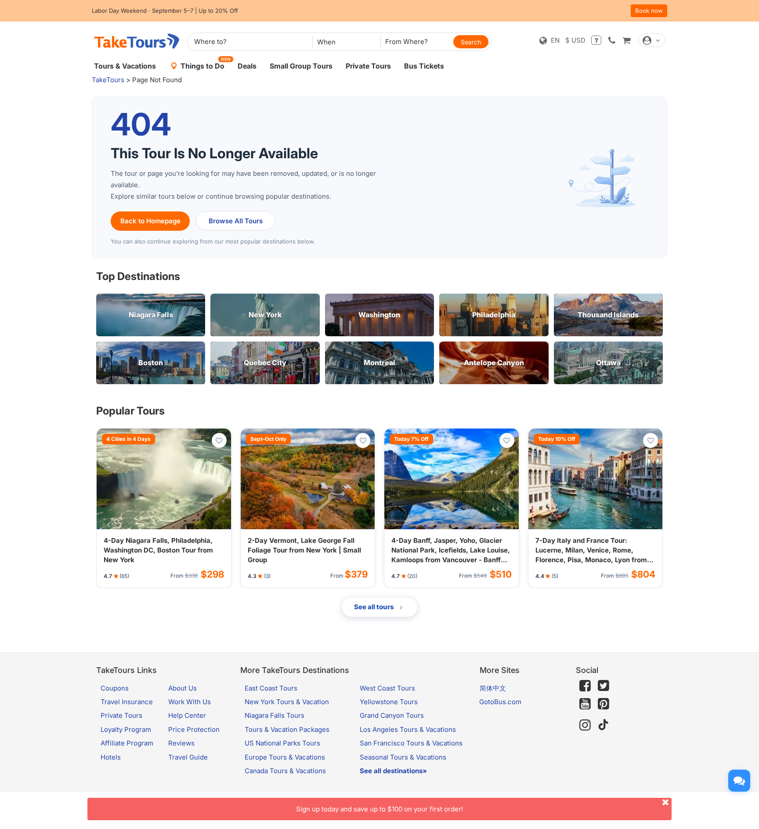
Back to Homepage (150, 221)
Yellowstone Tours (389, 702)
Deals (247, 66)
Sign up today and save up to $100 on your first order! (379, 809)
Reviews (181, 743)
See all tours (374, 607)
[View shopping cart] (626, 40)
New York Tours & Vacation (287, 702)
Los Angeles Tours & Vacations (408, 729)
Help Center (187, 715)
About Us (182, 688)
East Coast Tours (271, 688)
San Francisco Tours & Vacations (411, 743)
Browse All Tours (236, 221)
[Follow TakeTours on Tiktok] (603, 725)
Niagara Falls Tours (274, 715)
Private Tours (368, 66)
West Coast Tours (387, 688)
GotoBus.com (500, 702)
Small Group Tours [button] (301, 66)
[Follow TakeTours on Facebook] (585, 685)
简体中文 (493, 688)
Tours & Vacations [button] (125, 66)
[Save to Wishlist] (219, 440)
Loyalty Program (126, 729)
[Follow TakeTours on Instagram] (585, 725)
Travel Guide (188, 757)
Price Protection (194, 729)
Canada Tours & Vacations (285, 771)
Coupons (115, 688)
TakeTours (108, 80)
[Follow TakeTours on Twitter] (603, 685)
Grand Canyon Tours (392, 715)
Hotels (111, 757)
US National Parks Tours (282, 743)
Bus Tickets (424, 66)
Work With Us (189, 702)
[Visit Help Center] (596, 40)
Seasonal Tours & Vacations (403, 757)
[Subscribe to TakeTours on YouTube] (585, 704)
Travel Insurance (127, 702)
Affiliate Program (127, 743)
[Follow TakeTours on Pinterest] (603, 703)
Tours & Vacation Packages (287, 729)
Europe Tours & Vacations (285, 757)
